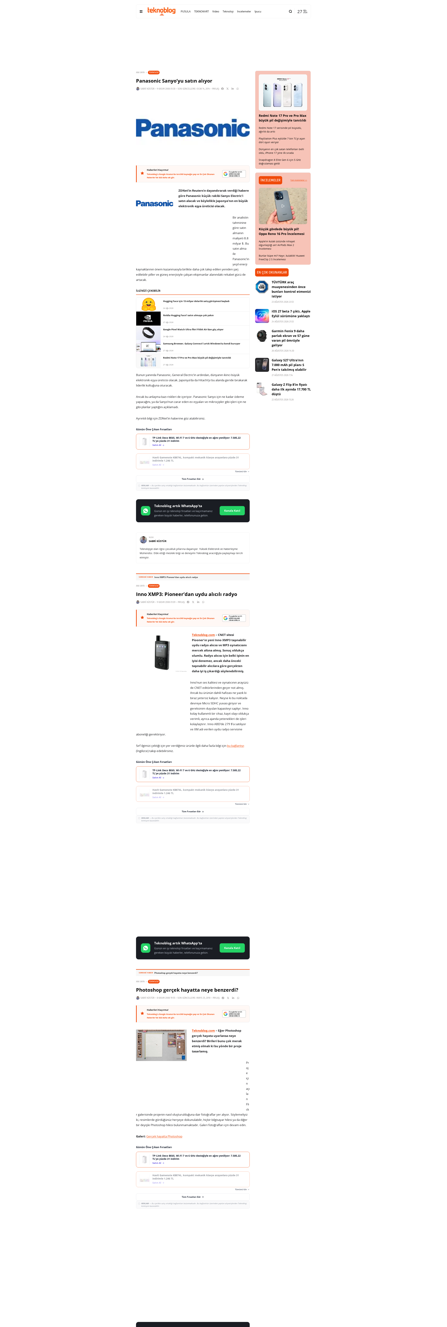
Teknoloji (154, 72)
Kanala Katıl (232, 510)
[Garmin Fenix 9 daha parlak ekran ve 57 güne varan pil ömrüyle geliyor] (262, 336)
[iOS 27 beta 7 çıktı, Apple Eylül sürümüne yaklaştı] (262, 316)
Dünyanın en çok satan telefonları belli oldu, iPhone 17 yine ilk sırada (281, 151)
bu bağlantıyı (235, 746)
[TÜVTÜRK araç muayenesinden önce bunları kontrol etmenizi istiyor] (262, 287)
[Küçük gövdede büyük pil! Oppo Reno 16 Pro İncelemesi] (283, 206)
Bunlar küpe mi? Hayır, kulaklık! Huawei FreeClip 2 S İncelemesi (282, 257)
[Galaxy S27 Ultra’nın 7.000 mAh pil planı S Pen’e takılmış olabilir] (262, 365)
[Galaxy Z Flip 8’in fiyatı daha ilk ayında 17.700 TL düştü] (262, 389)
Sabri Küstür (147, 88)
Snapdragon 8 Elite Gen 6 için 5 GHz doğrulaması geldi (280, 161)
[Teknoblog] (161, 11)
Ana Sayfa (140, 72)
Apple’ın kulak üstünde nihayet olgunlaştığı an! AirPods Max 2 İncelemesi (277, 245)
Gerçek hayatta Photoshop (164, 1136)
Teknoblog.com (203, 635)
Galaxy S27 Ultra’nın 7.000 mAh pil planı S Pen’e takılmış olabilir (289, 365)
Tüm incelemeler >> (298, 180)
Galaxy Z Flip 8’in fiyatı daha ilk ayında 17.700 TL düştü (291, 389)
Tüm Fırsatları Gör (191, 478)
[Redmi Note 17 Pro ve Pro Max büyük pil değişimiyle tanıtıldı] (283, 92)
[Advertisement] (193, 851)
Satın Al (156, 445)
